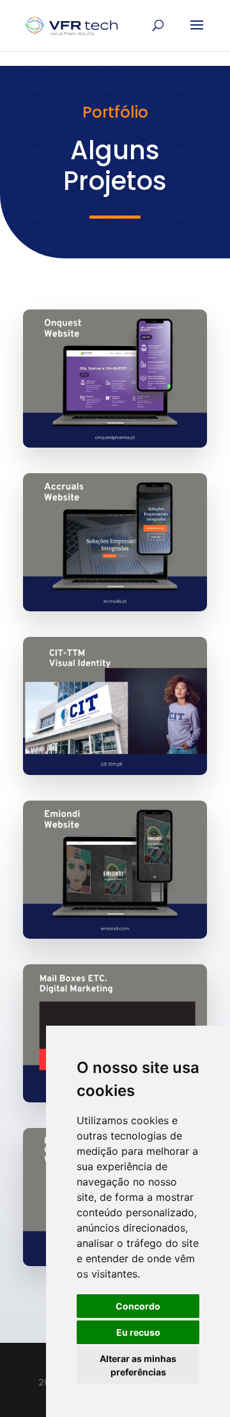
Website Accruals (95, 577)
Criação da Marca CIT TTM (113, 732)
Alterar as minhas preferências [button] (138, 1365)
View (115, 368)
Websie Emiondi (88, 905)
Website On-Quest (98, 414)
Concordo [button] (138, 1306)
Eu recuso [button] (138, 1332)
